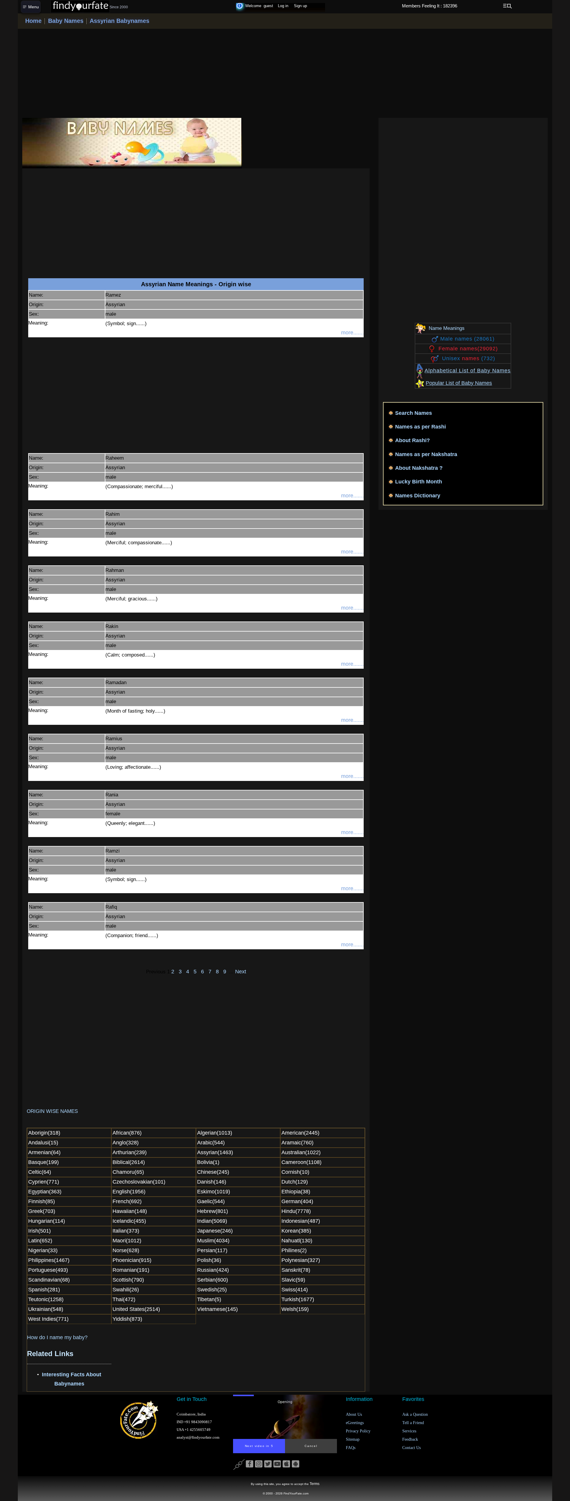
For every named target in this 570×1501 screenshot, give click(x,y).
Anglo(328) (126, 1143)
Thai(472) (124, 1299)
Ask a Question (415, 1414)
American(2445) (300, 1133)
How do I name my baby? (57, 1337)
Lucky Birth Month (418, 482)
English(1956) (129, 1192)
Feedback (410, 1439)
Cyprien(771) (43, 1182)
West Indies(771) (48, 1319)
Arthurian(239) (130, 1152)
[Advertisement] (285, 73)
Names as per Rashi (420, 427)
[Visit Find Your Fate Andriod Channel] (295, 1464)
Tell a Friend (413, 1423)
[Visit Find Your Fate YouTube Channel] (277, 1464)
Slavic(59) (293, 1280)
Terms (314, 1484)
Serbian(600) (212, 1280)
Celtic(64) (39, 1172)
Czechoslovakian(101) (139, 1182)
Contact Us (411, 1447)
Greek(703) (41, 1211)
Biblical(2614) (129, 1162)
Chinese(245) (213, 1172)
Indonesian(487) (300, 1221)
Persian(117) (212, 1250)
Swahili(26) (126, 1290)
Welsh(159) (295, 1309)
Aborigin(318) (44, 1133)
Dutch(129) (294, 1182)
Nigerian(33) (43, 1250)
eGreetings (355, 1423)
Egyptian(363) (44, 1192)
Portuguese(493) (48, 1270)
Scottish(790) (128, 1280)
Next (240, 972)
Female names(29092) (468, 349)
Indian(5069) (212, 1221)
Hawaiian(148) (130, 1211)
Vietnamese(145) (217, 1309)
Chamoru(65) (128, 1172)
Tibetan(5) (209, 1299)
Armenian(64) (44, 1152)
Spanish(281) (44, 1290)
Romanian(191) (131, 1270)
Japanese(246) (215, 1231)
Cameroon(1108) (301, 1162)
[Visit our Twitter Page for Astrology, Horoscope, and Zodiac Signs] (268, 1464)
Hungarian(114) (46, 1221)
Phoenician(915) (132, 1260)
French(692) (127, 1201)
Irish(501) (39, 1231)
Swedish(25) (212, 1290)
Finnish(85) (41, 1201)
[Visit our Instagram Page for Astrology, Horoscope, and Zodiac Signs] (258, 1464)
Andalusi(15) (43, 1143)
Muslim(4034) (213, 1241)
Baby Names (64, 21)
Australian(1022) (301, 1152)
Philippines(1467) (48, 1260)
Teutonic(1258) (46, 1299)
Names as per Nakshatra (426, 454)
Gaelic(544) (211, 1201)
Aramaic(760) (297, 1143)
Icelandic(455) (129, 1221)
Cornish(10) (295, 1172)
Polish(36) (209, 1260)
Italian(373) (126, 1231)
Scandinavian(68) (49, 1280)
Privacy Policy (358, 1431)
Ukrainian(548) (45, 1309)
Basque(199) (43, 1162)
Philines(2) (294, 1250)
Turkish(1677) (297, 1299)
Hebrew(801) (212, 1211)
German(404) (297, 1201)
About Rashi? (412, 440)
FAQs (350, 1447)
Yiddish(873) (127, 1319)
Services (409, 1431)
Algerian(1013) (214, 1133)
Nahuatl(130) (296, 1241)
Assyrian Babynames (118, 21)
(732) (468, 358)
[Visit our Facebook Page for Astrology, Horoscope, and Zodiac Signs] (249, 1464)
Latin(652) (40, 1241)
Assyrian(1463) (215, 1152)
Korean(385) (296, 1231)
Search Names (413, 413)
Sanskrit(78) (295, 1270)
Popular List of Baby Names (459, 383)
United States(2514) (136, 1309)
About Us (354, 1414)
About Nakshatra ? (419, 468)
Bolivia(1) (208, 1162)
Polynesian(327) (300, 1260)
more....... (352, 333)
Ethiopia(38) (295, 1192)
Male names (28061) (467, 339)
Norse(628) (126, 1250)
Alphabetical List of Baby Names (468, 371)
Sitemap (353, 1439)
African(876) (127, 1133)
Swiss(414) (294, 1290)
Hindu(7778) (296, 1211)
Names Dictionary (417, 496)
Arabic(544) (211, 1143)
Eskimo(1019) (213, 1192)
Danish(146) (211, 1182)
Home (33, 21)
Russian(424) (213, 1270)
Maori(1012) (127, 1241)
